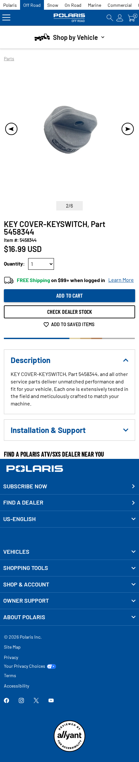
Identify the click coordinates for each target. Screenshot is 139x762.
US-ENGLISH (19, 518)
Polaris (10, 5)
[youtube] (51, 701)
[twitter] (36, 701)
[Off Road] (69, 18)
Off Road (32, 5)
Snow (52, 5)
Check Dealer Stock (69, 311)
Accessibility (16, 685)
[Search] (110, 18)
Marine (94, 5)
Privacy (11, 657)
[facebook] (6, 701)
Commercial (120, 5)
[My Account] (120, 18)
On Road (73, 5)
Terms (10, 675)
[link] (69, 552)
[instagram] (21, 701)
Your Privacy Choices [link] (24, 666)
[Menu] (6, 18)
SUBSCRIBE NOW (25, 486)
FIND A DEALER (23, 502)
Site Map (12, 647)
